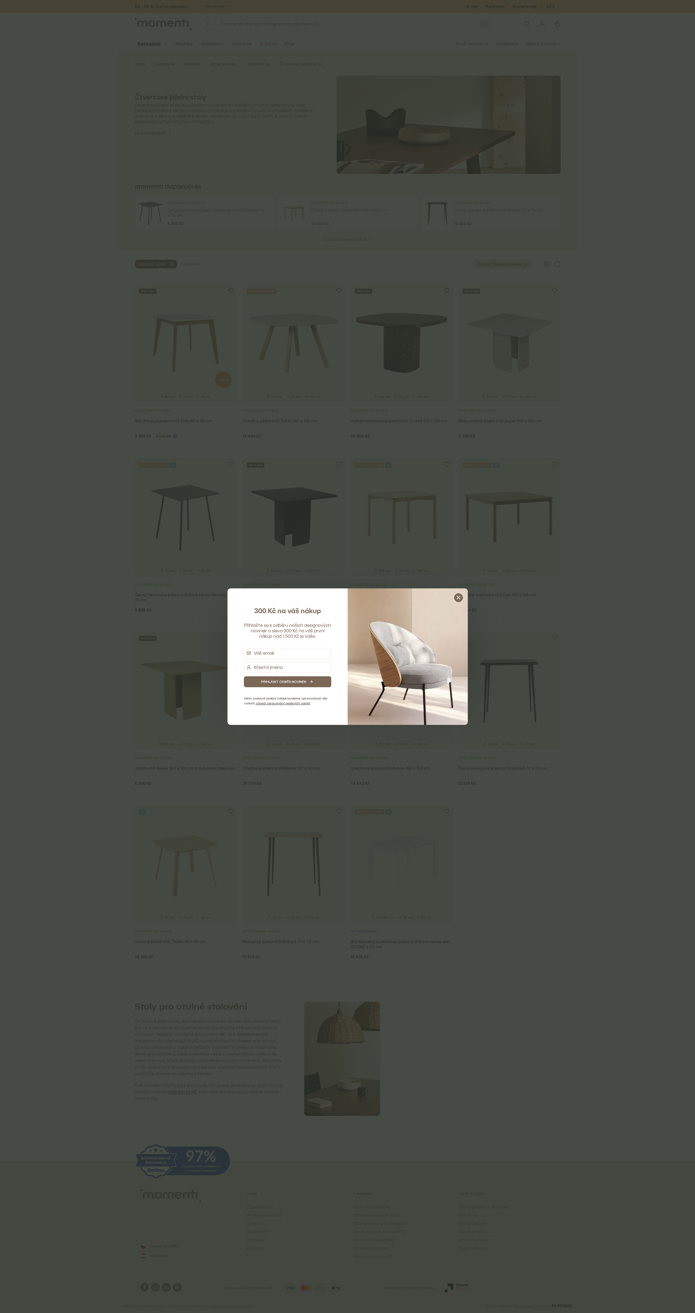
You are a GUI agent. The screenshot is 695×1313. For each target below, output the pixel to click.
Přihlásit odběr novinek (283, 682)
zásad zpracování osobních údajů (283, 703)
